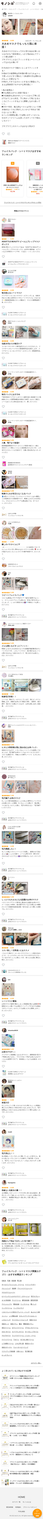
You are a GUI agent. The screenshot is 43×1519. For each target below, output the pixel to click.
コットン (5, 1316)
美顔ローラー (29, 1343)
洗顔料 (14, 1288)
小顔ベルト (20, 1351)
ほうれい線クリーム (27, 1339)
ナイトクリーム (7, 1339)
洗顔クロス (33, 1320)
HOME (21, 1497)
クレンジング (6, 1288)
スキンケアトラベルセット (28, 1316)
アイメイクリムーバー (24, 1288)
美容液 (13, 1280)
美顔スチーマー (7, 1347)
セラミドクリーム (18, 1328)
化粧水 (4, 1280)
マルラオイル (6, 1335)
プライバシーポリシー (30, 1507)
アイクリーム (16, 1300)
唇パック (33, 1304)
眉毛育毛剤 (34, 1300)
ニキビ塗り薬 (19, 1343)
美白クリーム (6, 1328)
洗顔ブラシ (14, 1324)
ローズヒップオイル (31, 1332)
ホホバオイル (6, 1332)
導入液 (19, 1280)
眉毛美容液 (25, 1300)
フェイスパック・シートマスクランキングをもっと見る (22, 202)
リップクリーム (7, 1308)
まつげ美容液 (6, 1300)
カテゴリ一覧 (16, 1502)
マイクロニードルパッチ (20, 1320)
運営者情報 (9, 1507)
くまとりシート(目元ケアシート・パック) (16, 1312)
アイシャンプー (7, 1304)
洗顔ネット (5, 1324)
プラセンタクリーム (31, 1328)
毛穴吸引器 (28, 1351)
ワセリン (16, 1339)
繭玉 (20, 1324)
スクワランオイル (18, 1332)
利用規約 (18, 1507)
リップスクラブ (18, 1308)
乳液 (8, 1280)
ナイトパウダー (30, 1284)
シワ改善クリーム (8, 1343)
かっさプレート (7, 1355)
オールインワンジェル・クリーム (13, 1284)
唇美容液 (16, 1304)
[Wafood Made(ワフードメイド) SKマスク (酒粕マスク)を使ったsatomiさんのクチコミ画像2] (27, 27)
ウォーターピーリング (20, 1347)
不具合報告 (21, 1511)
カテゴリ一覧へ (36, 1363)
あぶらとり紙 (35, 1312)
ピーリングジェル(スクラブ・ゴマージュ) (16, 1296)
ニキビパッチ (6, 1320)
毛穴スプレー (35, 1296)
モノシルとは (27, 1502)
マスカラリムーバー (8, 1292)
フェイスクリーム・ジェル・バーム (24, 1335)
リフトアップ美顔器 (8, 1351)
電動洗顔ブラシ (28, 1324)
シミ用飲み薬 (13, 1316)
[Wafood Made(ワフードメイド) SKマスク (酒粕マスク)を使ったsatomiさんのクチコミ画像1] (10, 27)
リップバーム (24, 1304)
